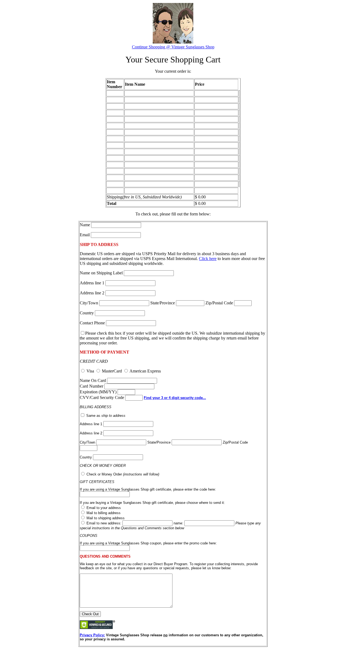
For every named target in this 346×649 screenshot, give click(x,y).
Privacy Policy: (92, 635)
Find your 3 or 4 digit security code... (175, 398)
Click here (208, 258)
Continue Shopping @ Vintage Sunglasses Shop (173, 47)
